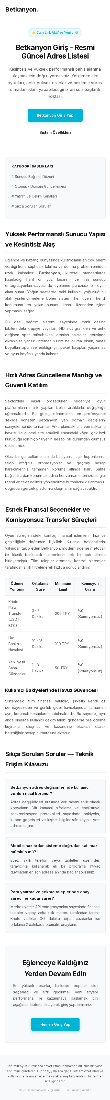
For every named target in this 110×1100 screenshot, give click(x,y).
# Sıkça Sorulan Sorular (31, 206)
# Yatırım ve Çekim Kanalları (34, 196)
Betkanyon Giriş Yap (55, 115)
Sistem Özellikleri (55, 132)
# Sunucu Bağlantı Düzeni (33, 177)
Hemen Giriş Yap (55, 1024)
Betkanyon (21, 9)
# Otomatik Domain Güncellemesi (39, 186)
